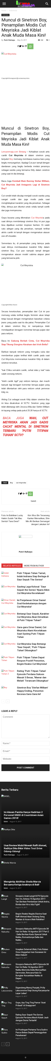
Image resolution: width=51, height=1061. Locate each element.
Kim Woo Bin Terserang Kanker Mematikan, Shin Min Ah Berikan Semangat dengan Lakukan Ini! (38, 520)
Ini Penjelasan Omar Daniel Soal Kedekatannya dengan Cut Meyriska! (31, 603)
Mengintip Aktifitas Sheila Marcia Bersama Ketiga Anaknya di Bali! (22, 883)
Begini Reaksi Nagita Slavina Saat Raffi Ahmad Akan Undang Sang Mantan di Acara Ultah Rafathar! (31, 917)
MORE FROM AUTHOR (34, 566)
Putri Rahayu (9, 40)
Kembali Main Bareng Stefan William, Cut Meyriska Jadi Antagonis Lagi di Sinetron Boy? (25, 185)
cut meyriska (21, 483)
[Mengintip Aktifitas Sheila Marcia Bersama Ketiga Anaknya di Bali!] (25, 876)
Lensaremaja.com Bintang (13, 151)
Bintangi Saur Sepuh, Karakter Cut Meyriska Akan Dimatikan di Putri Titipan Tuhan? (33, 617)
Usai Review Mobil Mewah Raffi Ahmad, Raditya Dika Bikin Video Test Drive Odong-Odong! (25, 848)
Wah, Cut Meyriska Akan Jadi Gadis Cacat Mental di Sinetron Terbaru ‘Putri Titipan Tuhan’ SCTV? (25, 426)
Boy (11, 159)
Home (3, 10)
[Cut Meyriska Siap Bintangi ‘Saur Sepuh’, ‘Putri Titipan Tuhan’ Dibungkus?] (8, 647)
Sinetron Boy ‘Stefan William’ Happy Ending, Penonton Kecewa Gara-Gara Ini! (32, 690)
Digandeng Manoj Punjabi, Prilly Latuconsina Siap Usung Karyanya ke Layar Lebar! (32, 990)
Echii (6, 821)
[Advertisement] (25, 100)
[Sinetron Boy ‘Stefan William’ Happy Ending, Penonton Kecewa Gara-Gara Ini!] (8, 691)
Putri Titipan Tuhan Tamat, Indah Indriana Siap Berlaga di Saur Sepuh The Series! (33, 576)
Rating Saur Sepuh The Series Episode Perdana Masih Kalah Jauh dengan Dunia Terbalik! (32, 1018)
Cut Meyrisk (37, 217)
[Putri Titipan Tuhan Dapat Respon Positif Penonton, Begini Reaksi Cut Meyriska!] (8, 661)
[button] (47, 4)
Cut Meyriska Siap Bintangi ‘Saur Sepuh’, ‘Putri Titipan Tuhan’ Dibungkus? (31, 647)
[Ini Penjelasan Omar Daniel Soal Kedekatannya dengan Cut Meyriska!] (8, 603)
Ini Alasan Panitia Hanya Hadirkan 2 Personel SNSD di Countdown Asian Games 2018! (23, 815)
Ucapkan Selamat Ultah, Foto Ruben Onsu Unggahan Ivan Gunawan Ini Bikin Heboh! (32, 952)
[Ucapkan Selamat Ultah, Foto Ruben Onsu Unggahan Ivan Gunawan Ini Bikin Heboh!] (7, 952)
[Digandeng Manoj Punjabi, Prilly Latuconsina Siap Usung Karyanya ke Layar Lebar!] (7, 990)
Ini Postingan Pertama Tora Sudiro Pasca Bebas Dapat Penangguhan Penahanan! (32, 1032)
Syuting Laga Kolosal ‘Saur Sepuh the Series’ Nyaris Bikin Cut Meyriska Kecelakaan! (33, 590)
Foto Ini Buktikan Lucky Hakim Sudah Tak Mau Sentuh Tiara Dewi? (12, 518)
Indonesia (13, 10)
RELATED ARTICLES (12, 566)
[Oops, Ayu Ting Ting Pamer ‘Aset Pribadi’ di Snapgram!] (7, 1005)
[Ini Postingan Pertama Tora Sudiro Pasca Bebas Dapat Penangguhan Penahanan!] (7, 1032)
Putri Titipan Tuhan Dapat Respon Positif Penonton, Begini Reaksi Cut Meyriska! (32, 660)
